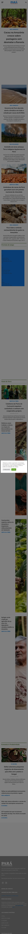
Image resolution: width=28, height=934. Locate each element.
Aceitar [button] (13, 469)
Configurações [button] (6, 469)
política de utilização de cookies (10, 466)
